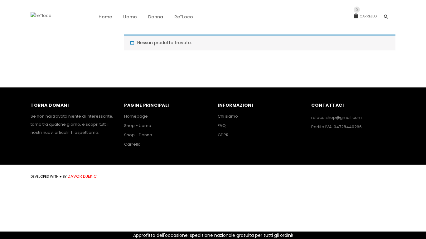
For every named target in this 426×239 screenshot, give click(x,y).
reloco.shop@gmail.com (336, 117)
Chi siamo (228, 116)
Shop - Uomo (137, 126)
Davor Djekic (82, 176)
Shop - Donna (138, 135)
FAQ (222, 126)
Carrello (366, 16)
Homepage (136, 116)
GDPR (223, 135)
